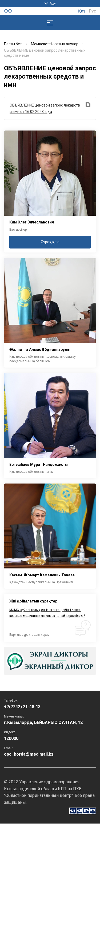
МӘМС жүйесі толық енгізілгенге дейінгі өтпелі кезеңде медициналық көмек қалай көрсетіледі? (47, 613)
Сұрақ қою (50, 242)
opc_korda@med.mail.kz (29, 754)
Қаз (81, 11)
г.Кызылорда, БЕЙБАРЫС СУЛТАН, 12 (43, 722)
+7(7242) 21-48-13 (22, 706)
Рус (92, 11)
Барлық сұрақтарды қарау (29, 635)
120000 (11, 738)
